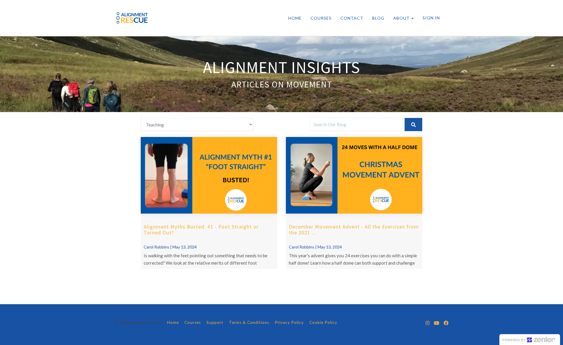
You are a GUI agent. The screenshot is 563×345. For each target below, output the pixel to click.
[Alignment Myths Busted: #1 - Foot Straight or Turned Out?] (209, 175)
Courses (192, 322)
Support (214, 322)
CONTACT (351, 18)
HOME (295, 18)
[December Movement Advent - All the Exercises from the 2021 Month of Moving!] (354, 175)
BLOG (378, 18)
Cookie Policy (323, 322)
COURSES (321, 18)
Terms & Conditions (249, 322)
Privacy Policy (289, 322)
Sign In (431, 17)
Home (173, 322)
